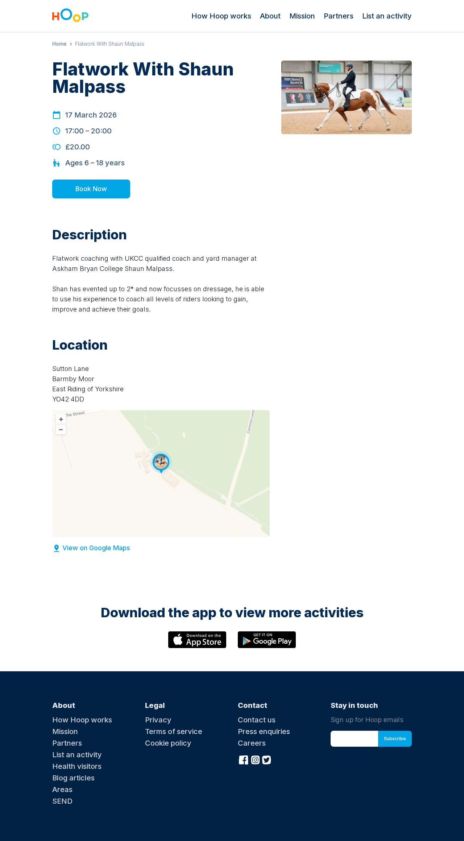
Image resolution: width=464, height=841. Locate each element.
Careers (252, 743)
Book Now (91, 189)
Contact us (257, 720)
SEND (62, 801)
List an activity (387, 16)
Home (59, 44)
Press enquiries (264, 731)
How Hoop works (221, 16)
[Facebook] (243, 759)
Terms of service (173, 731)
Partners (338, 16)
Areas (62, 789)
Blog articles (73, 778)
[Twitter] (267, 759)
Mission (302, 16)
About (270, 16)
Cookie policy (168, 743)
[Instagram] (255, 759)
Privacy (158, 720)
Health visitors (77, 766)
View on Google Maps (96, 548)
